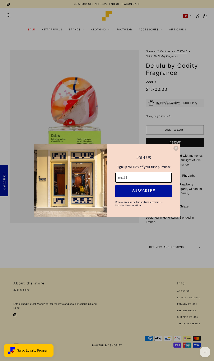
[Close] (175, 148)
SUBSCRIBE (143, 191)
